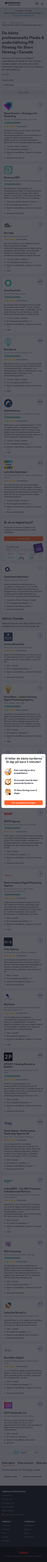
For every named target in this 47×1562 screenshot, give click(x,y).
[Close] (43, 757)
